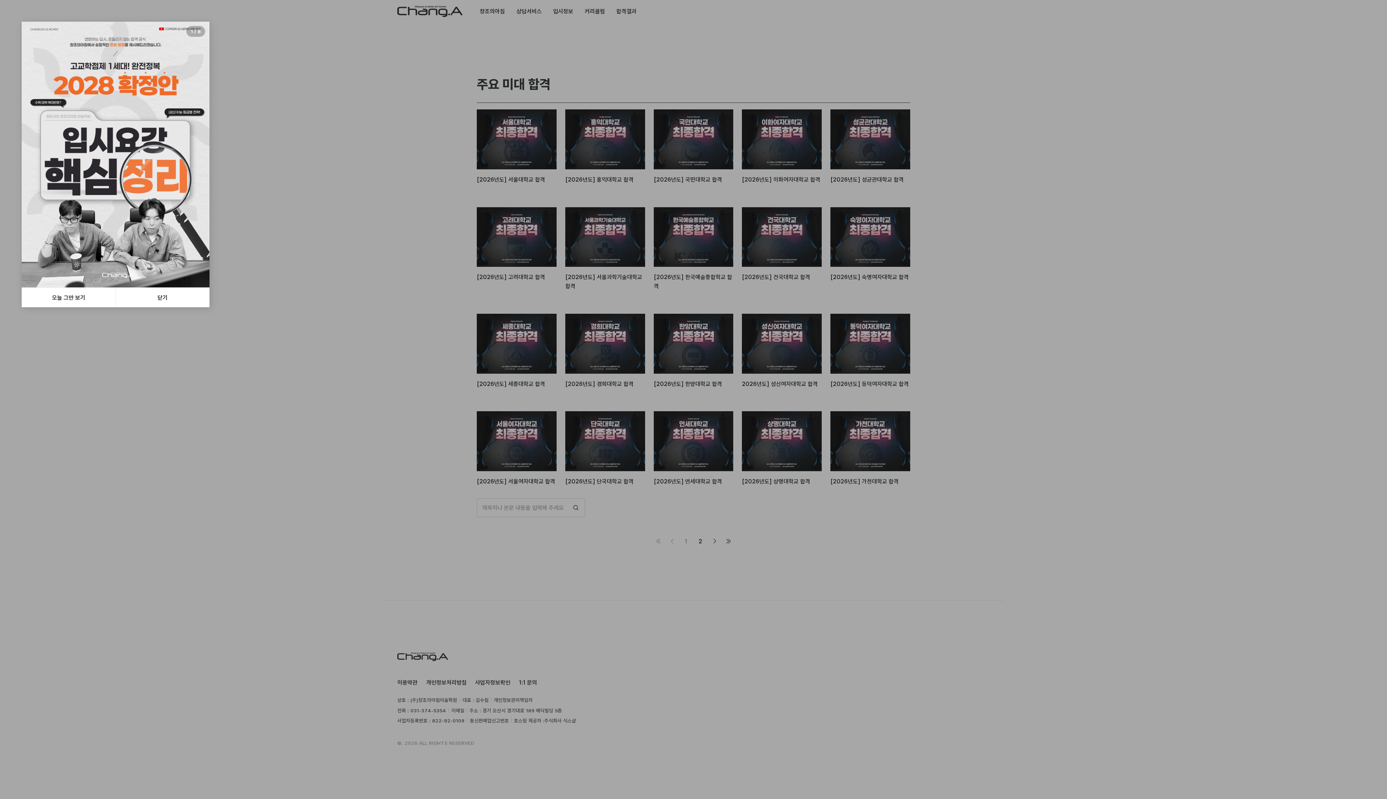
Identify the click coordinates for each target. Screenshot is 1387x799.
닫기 (162, 297)
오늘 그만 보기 (68, 297)
